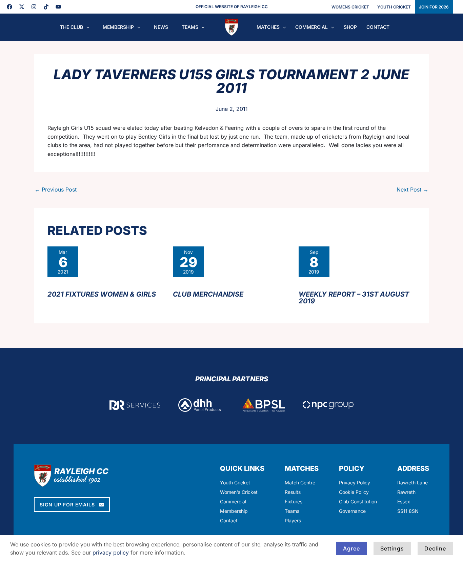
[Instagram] (34, 7)
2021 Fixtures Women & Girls (101, 294)
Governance (352, 511)
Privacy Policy (354, 482)
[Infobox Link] (413, 490)
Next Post (412, 189)
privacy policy (111, 552)
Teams (292, 511)
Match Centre (300, 482)
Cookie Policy (354, 492)
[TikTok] (46, 7)
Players (293, 520)
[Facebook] (9, 7)
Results (293, 492)
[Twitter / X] (21, 7)
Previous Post (56, 189)
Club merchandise (208, 294)
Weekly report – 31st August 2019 (354, 297)
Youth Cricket (235, 482)
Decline (435, 548)
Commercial (233, 501)
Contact (229, 520)
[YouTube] (58, 7)
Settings (392, 548)
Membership (234, 511)
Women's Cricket (239, 492)
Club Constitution (358, 501)
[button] (86, 27)
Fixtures (293, 501)
